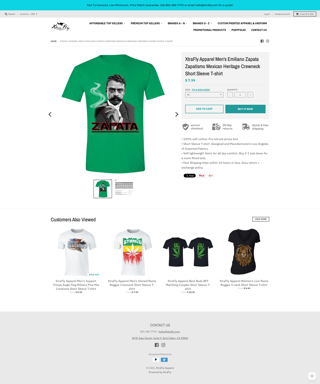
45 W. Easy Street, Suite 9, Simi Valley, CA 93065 (160, 338)
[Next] (176, 114)
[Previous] (50, 114)
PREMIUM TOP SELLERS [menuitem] (145, 23)
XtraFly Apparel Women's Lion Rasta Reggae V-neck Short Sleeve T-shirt (244, 283)
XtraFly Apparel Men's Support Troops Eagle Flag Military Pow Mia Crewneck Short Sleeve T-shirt (76, 285)
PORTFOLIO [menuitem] (238, 30)
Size (197, 89)
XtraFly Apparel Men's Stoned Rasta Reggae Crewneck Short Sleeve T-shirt (132, 285)
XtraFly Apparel (165, 368)
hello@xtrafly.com (169, 331)
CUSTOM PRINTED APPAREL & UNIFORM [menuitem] (242, 23)
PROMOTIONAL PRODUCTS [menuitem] (209, 30)
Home (54, 41)
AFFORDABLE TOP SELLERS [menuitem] (106, 23)
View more (261, 219)
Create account (282, 14)
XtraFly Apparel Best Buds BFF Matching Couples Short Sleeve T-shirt (188, 285)
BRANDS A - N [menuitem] (176, 23)
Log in (267, 14)
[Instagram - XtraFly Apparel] (267, 41)
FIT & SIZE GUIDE (201, 89)
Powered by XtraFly (160, 372)
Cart (306, 14)
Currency (24, 14)
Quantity (232, 89)
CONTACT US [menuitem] (259, 30)
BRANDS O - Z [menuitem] (201, 23)
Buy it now (245, 109)
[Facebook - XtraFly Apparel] (262, 41)
